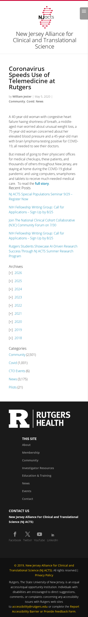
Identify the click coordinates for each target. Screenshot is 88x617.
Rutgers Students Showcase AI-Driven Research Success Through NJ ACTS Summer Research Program (43, 251)
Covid (30, 101)
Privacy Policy (44, 575)
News (39, 101)
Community (17, 101)
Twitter (27, 540)
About (26, 445)
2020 (18, 321)
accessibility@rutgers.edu (30, 606)
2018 (18, 338)
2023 (18, 297)
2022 (18, 305)
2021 (18, 313)
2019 (18, 330)
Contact (27, 499)
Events (26, 491)
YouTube (39, 540)
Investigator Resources (38, 468)
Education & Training (36, 475)
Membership (31, 452)
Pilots (13, 387)
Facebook (15, 540)
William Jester (22, 96)
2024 (18, 289)
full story (42, 183)
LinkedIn (52, 540)
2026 (18, 273)
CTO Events (17, 371)
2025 (18, 281)
